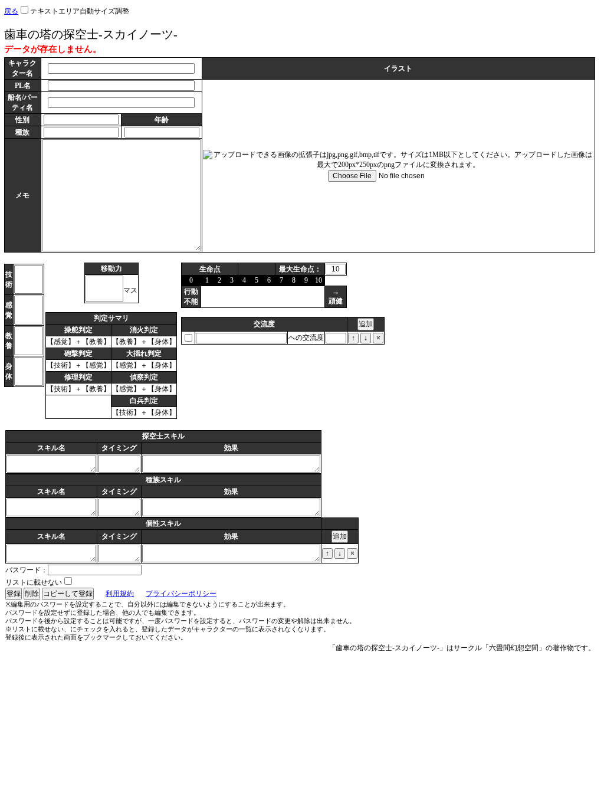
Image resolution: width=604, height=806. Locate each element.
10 (318, 280)
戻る (11, 11)
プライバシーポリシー (181, 593)
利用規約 (120, 593)
